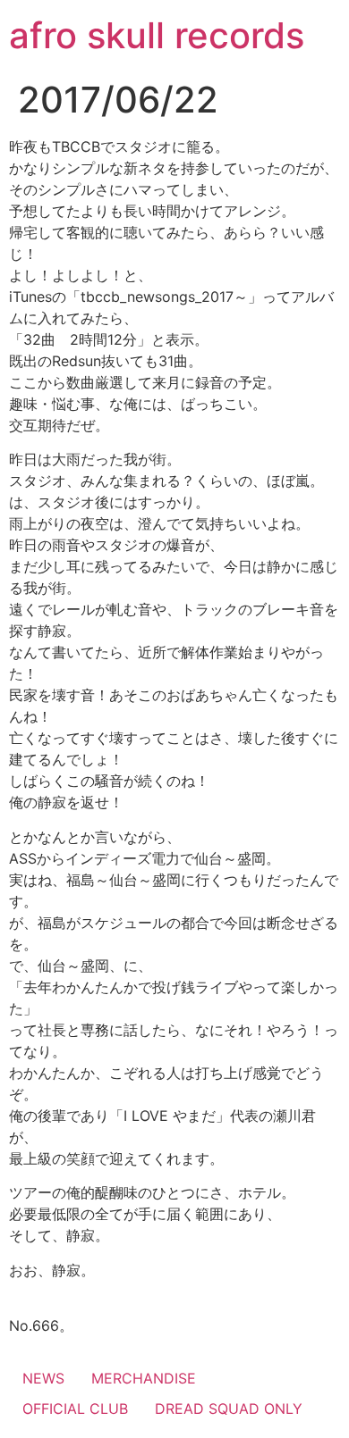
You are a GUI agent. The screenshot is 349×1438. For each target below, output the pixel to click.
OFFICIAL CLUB (75, 1408)
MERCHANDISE (143, 1378)
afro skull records (156, 35)
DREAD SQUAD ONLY (228, 1408)
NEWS (43, 1378)
